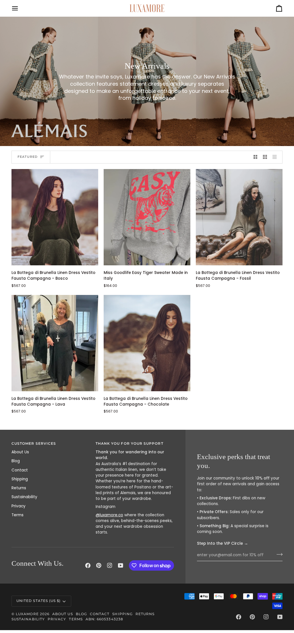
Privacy (18, 506)
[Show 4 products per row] (276, 157)
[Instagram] (109, 565)
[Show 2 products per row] (255, 157)
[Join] (278, 554)
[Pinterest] (98, 565)
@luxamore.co (109, 515)
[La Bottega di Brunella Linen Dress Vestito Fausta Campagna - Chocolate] (147, 343)
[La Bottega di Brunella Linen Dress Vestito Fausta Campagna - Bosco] (54, 217)
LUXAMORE (27, 614)
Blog (15, 461)
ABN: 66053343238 (104, 619)
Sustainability (24, 497)
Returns (18, 488)
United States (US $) (38, 601)
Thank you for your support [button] (129, 444)
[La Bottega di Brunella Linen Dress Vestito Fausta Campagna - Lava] (54, 343)
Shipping (19, 479)
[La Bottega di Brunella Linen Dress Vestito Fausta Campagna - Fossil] (239, 217)
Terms (17, 515)
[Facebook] (87, 565)
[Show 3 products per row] (265, 157)
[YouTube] (120, 565)
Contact (19, 470)
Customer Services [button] (33, 444)
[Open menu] (20, 8)
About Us (20, 452)
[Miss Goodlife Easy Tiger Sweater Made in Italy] (147, 217)
